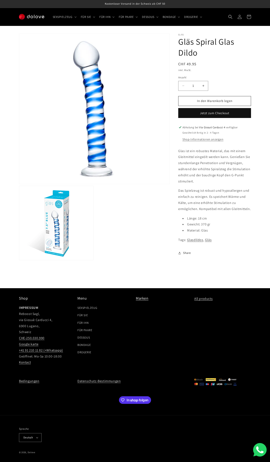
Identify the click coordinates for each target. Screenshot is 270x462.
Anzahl (182, 77)
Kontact (25, 362)
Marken (142, 298)
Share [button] (187, 253)
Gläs (208, 240)
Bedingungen (29, 381)
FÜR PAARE (84, 330)
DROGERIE (84, 352)
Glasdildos (195, 240)
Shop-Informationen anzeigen (202, 139)
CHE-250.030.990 (32, 338)
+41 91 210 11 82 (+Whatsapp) (41, 350)
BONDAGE (84, 345)
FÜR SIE (82, 315)
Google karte (28, 344)
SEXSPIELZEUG (87, 308)
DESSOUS (83, 337)
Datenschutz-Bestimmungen (99, 381)
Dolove (31, 452)
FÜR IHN (83, 323)
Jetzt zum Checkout (214, 113)
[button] (64, 16)
